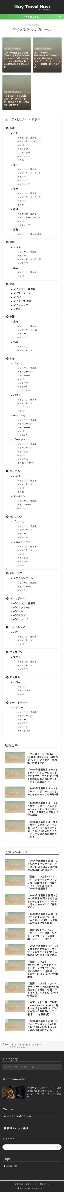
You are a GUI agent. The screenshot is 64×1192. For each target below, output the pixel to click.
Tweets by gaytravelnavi (17, 1116)
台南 (15, 189)
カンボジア (16, 516)
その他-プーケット (26, 463)
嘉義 (15, 229)
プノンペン (19, 521)
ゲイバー (21, 145)
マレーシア (16, 573)
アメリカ (15, 677)
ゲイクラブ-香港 (22, 301)
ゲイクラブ (22, 149)
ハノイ (17, 476)
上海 (15, 321)
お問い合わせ (44, 1184)
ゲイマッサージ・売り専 (29, 141)
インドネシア (17, 626)
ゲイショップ (23, 156)
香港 (12, 284)
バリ (15, 632)
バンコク (18, 363)
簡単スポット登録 (17, 1128)
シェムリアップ (22, 542)
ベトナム (15, 470)
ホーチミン (19, 496)
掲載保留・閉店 (11, 1166)
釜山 (15, 267)
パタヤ (17, 395)
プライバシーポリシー (24, 1184)
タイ (12, 358)
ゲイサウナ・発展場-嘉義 (29, 234)
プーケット (19, 439)
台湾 (12, 128)
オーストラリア (19, 702)
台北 (15, 133)
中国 (12, 316)
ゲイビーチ (22, 727)
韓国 (12, 242)
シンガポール (17, 598)
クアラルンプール (23, 578)
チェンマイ (19, 415)
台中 (15, 165)
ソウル (17, 247)
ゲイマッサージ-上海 (27, 330)
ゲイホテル (22, 386)
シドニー (18, 707)
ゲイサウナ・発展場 (27, 138)
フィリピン (16, 652)
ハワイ (17, 682)
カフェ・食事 (23, 152)
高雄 (15, 209)
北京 (15, 342)
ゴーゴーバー (23, 375)
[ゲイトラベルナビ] (32, 11)
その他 (20, 160)
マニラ (17, 657)
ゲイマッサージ (22, 293)
